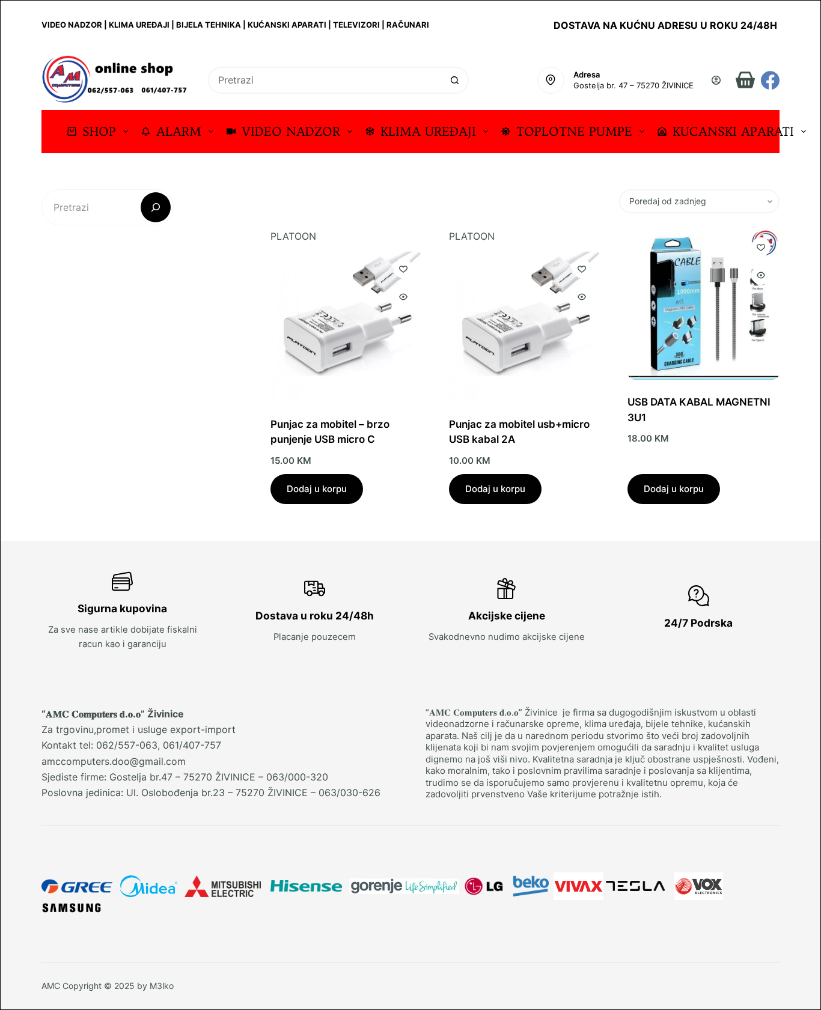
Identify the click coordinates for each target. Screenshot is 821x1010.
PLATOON (293, 236)
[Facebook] (770, 80)
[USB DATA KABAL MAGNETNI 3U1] (703, 304)
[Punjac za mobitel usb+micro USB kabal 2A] (524, 325)
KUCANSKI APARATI (733, 131)
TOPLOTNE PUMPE (574, 131)
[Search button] (455, 80)
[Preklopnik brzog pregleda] (403, 296)
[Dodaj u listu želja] (403, 268)
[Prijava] (716, 80)
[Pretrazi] (156, 207)
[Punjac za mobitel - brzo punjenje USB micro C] (346, 325)
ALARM (178, 131)
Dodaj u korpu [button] (317, 488)
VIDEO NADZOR (291, 131)
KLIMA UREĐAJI (428, 131)
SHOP (99, 131)
